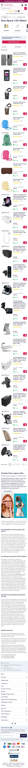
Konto (2, 686)
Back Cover (5, 562)
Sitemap (22, 764)
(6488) (21, 56)
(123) (21, 416)
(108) (21, 219)
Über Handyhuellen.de (6, 711)
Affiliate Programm (5, 713)
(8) (21, 433)
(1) (21, 327)
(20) (21, 121)
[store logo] (10, 5)
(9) (21, 310)
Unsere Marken (4, 697)
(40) (21, 201)
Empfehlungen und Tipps (6, 702)
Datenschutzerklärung (7, 764)
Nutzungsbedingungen (15, 739)
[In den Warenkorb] (25, 64)
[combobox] (14, 8)
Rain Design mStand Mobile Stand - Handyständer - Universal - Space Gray (19, 324)
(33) (21, 74)
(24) (21, 136)
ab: (15, 224)
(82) (21, 167)
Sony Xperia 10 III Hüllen (10, 654)
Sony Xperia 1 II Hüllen (9, 657)
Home (10, 17)
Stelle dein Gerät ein (14, 42)
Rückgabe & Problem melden (7, 694)
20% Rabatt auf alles (9, 1)
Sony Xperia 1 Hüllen (9, 656)
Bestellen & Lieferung (6, 688)
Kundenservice (4, 683)
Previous (24, 21)
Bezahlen (3, 691)
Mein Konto (22, 5)
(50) (21, 451)
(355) (21, 381)
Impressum (3, 708)
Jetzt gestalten (7, 491)
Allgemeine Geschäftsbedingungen (9, 699)
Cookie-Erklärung (16, 764)
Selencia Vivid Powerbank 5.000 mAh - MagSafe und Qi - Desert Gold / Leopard (19, 430)
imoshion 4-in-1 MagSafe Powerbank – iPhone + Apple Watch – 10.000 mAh (19, 413)
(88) (21, 363)
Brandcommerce (4, 720)
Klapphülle (18, 574)
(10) (21, 90)
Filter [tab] (5, 47)
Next (26, 21)
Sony (14, 17)
